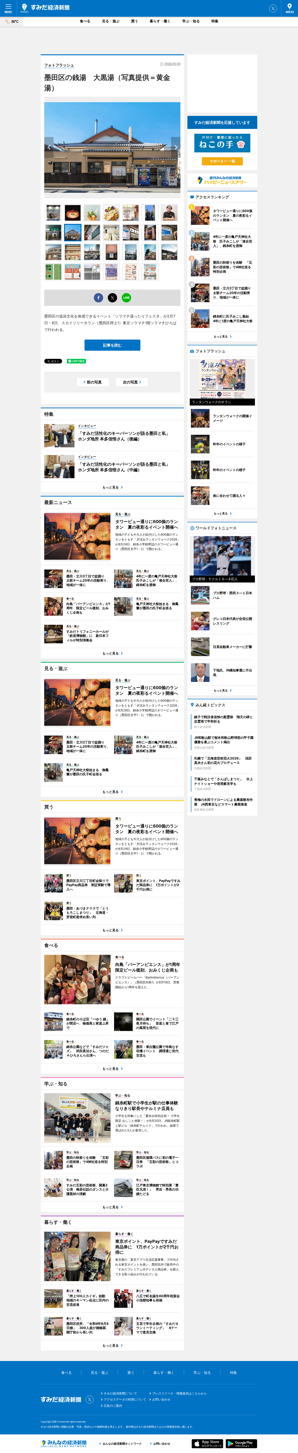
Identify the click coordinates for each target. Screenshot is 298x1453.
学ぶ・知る (191, 21)
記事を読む (112, 345)
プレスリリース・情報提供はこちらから (179, 1393)
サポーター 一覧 (222, 161)
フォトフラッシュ (59, 65)
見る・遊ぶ (110, 21)
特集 (214, 21)
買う (134, 21)
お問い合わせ (161, 1399)
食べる (85, 21)
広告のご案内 (113, 1405)
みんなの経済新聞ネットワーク (63, 1443)
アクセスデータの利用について (125, 1399)
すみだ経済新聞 (44, 8)
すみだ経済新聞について (120, 1393)
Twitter (273, 9)
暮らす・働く (160, 21)
